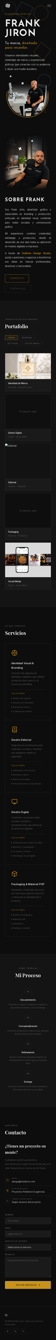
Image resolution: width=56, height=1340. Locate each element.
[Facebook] (7, 1331)
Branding (27, 338)
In (23, 1331)
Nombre (9, 1215)
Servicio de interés (16, 1241)
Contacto (17, 278)
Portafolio (18, 289)
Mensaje (10, 1254)
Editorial (13, 343)
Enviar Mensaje (26, 1285)
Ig (15, 1331)
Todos (11, 338)
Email (8, 1228)
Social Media (32, 343)
